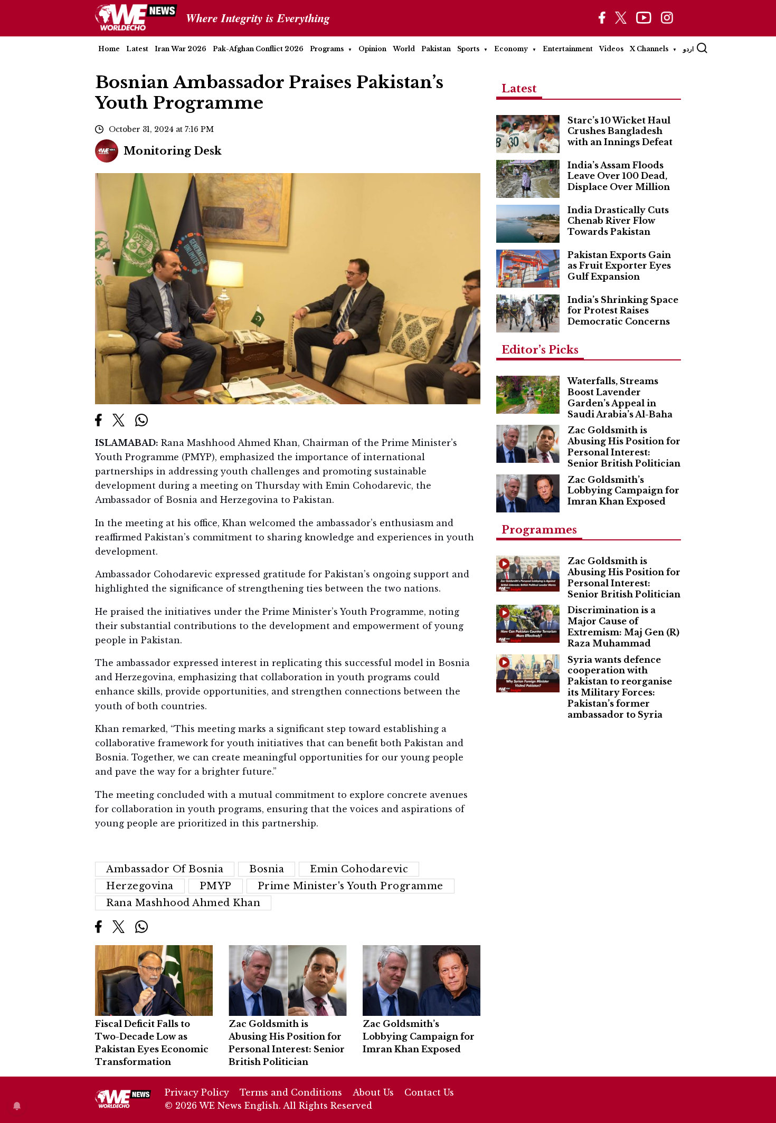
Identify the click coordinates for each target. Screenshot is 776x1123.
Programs (327, 49)
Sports (468, 49)
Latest (137, 49)
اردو (688, 49)
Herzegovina (140, 886)
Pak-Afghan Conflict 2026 (258, 49)
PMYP (216, 886)
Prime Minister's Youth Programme (350, 886)
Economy (511, 49)
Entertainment (568, 49)
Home (109, 49)
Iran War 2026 (180, 49)
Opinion (372, 49)
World (404, 49)
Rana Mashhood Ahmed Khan (183, 903)
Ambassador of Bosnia (164, 869)
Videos (611, 49)
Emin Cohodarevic (359, 869)
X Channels (649, 49)
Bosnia (266, 869)
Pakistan (436, 49)
